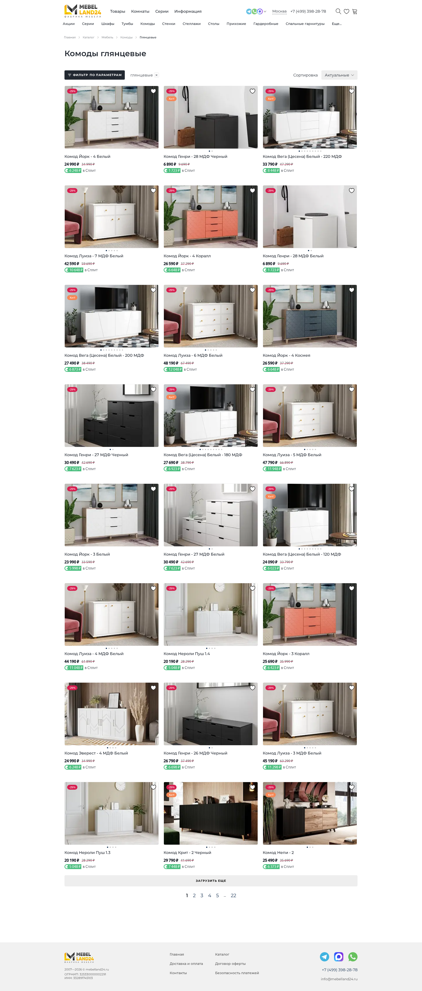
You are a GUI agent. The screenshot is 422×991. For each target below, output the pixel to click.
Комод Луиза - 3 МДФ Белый (292, 753)
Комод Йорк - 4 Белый (87, 156)
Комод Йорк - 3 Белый (87, 554)
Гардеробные (265, 24)
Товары (117, 11)
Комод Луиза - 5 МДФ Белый (292, 454)
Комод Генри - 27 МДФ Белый (194, 554)
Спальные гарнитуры (305, 24)
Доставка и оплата (186, 963)
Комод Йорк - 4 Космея (286, 355)
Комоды (147, 24)
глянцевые (144, 75)
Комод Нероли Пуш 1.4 (187, 653)
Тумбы (127, 24)
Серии (88, 24)
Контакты (178, 973)
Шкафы (107, 24)
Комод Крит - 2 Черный (187, 852)
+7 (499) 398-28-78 (308, 11)
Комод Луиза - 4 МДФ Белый (94, 653)
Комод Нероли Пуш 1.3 (87, 852)
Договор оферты (230, 963)
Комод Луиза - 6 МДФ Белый (193, 355)
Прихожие (236, 24)
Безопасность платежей (237, 973)
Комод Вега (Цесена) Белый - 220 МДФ (302, 156)
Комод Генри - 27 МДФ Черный (96, 454)
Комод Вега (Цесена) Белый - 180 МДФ (203, 454)
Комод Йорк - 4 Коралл (187, 256)
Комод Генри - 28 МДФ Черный (195, 156)
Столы (213, 24)
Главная (177, 954)
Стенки (168, 24)
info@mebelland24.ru (339, 979)
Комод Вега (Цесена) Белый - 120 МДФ (302, 554)
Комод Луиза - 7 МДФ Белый (93, 256)
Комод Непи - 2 (278, 852)
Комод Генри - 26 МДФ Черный (195, 753)
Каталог (222, 954)
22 (233, 895)
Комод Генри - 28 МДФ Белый (293, 256)
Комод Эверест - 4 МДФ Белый (96, 753)
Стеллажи (192, 24)
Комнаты (140, 11)
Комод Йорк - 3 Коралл (286, 653)
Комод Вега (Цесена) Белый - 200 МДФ (104, 355)
